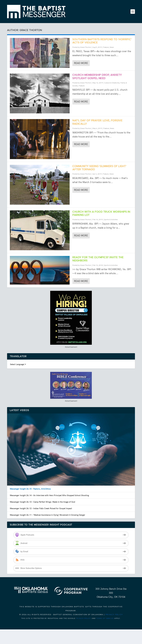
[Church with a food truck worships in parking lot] (40, 230)
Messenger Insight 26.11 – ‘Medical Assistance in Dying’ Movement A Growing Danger (47, 515)
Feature (106, 47)
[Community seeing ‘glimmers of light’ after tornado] (40, 185)
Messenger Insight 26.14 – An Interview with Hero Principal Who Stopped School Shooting (49, 495)
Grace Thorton (85, 47)
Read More (81, 63)
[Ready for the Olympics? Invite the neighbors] (40, 270)
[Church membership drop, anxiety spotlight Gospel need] (40, 93)
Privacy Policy (114, 614)
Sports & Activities (111, 219)
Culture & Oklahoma (111, 83)
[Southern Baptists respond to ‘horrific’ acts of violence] (40, 53)
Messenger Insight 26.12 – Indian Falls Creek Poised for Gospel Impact (41, 508)
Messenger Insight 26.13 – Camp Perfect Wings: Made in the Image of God (42, 502)
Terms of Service (105, 618)
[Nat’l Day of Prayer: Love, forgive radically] (40, 139)
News (112, 47)
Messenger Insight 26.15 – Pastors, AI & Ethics (30, 489)
